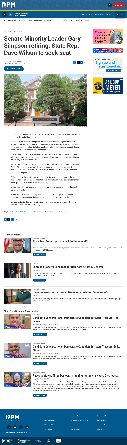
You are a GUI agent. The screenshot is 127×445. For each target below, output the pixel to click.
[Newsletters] (108, 65)
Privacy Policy (27, 432)
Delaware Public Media (40, 324)
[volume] (10, 14)
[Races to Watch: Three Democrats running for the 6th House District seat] (17, 379)
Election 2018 (62, 211)
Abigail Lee (36, 379)
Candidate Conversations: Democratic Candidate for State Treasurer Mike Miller (76, 348)
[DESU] (24, 441)
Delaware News (14, 20)
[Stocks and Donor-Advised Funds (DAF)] (108, 36)
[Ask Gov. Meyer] (108, 86)
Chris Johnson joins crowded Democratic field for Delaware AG (70, 292)
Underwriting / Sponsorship (79, 420)
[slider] (13, 15)
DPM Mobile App (76, 429)
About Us (51, 20)
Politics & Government (13, 31)
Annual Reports (49, 429)
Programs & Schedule (34, 20)
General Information (50, 416)
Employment (101, 425)
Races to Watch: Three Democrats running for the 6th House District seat (76, 375)
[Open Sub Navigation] (22, 20)
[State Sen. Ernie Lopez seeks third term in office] (17, 245)
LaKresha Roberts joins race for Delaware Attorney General (68, 267)
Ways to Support (83, 20)
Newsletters (74, 425)
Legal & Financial (49, 420)
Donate (119, 5)
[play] (4, 14)
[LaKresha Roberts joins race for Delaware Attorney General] (17, 270)
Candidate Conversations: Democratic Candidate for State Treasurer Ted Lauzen (75, 319)
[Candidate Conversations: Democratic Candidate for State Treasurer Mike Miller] (17, 350)
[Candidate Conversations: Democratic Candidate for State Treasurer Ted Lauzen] (17, 321)
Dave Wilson (49, 211)
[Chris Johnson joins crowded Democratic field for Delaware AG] (17, 296)
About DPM (74, 416)
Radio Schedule (101, 416)
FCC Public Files (49, 425)
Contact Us (100, 429)
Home (4, 20)
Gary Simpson (35, 211)
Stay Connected (65, 20)
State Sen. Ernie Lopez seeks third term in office (61, 241)
